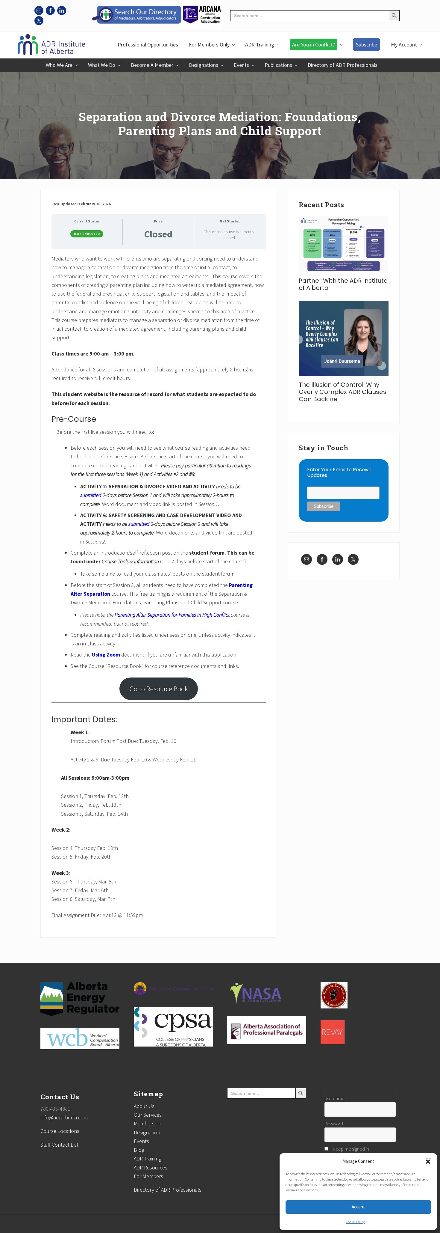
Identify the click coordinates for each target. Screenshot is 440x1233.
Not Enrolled (87, 234)
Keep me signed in (351, 1149)
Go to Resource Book (159, 688)
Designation (147, 1132)
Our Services (148, 1114)
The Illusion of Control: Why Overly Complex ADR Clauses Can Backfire (342, 391)
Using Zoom (106, 654)
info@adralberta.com (64, 1117)
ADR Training (147, 1158)
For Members (148, 1176)
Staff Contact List (59, 1144)
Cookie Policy (355, 1222)
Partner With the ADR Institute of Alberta (343, 284)
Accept (358, 1207)
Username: (334, 1098)
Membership (147, 1123)
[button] (428, 1162)
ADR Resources (150, 1167)
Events (141, 1141)
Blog (139, 1149)
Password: (334, 1124)
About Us (144, 1106)
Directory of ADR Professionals (167, 1189)
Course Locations (59, 1130)
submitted (91, 495)
